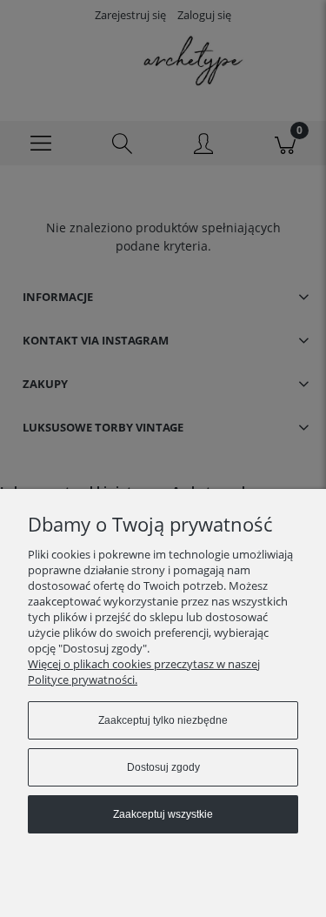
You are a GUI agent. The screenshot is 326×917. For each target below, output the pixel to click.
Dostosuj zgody (163, 767)
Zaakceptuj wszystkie (163, 814)
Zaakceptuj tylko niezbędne (163, 720)
